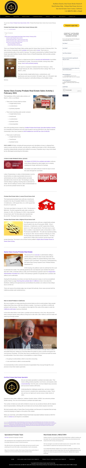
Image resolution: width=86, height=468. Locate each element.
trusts (38, 50)
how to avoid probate (40, 424)
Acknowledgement (67, 74)
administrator (12, 424)
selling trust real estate (21, 426)
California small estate (10, 309)
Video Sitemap (39, 464)
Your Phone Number (67, 53)
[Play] (30, 333)
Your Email (65, 48)
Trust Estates (53, 423)
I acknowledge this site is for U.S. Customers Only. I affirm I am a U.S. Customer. (71, 76)
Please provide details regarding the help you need (70, 58)
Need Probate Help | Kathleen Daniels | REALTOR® (61, 464)
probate (24, 50)
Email (80, 11)
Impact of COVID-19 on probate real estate (38, 161)
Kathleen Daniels (47, 424)
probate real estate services (41, 425)
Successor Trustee (47, 423)
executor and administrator (42, 59)
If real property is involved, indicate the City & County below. (71, 69)
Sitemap (45, 464)
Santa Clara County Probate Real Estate (14, 42)
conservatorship (25, 383)
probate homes (13, 425)
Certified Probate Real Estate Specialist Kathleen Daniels (40, 127)
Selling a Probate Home (30, 423)
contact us (11, 416)
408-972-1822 (72, 11)
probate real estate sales (30, 425)
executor (37, 254)
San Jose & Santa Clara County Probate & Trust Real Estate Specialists (21, 7)
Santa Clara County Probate (20, 423)
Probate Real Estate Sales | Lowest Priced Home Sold (17, 39)
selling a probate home (11, 426)
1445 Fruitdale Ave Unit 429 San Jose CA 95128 (36, 131)
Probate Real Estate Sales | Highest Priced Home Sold (17, 40)
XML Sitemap (33, 464)
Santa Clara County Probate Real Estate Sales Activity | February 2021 (20, 36)
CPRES (31, 424)
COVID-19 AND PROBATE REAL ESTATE (14, 38)
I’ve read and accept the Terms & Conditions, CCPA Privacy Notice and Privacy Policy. (71, 82)
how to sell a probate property (30, 63)
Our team (7, 437)
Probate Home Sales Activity (9, 423)
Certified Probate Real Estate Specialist (16, 377)
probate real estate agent (21, 425)
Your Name (65, 43)
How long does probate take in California (28, 281)
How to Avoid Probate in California (14, 43)
